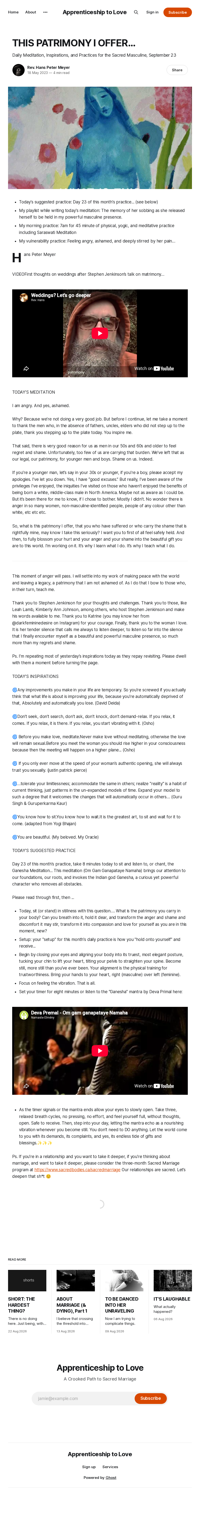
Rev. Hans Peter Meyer (48, 67)
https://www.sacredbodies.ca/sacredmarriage (77, 1169)
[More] (45, 12)
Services (110, 1466)
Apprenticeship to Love (95, 12)
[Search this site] (136, 12)
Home (13, 12)
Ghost (111, 1477)
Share (177, 70)
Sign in (152, 12)
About (30, 12)
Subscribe (178, 12)
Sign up (89, 1466)
